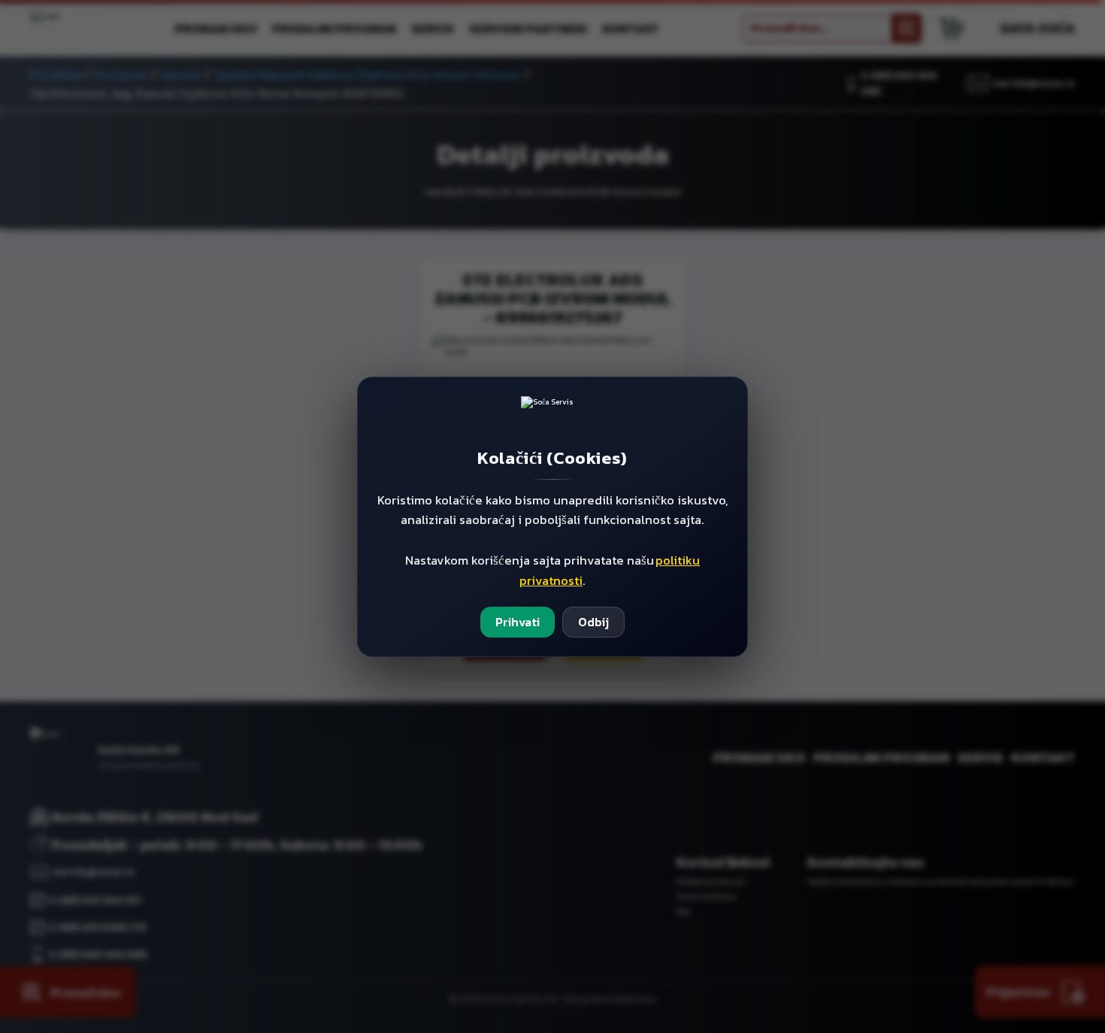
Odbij (593, 622)
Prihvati (517, 622)
